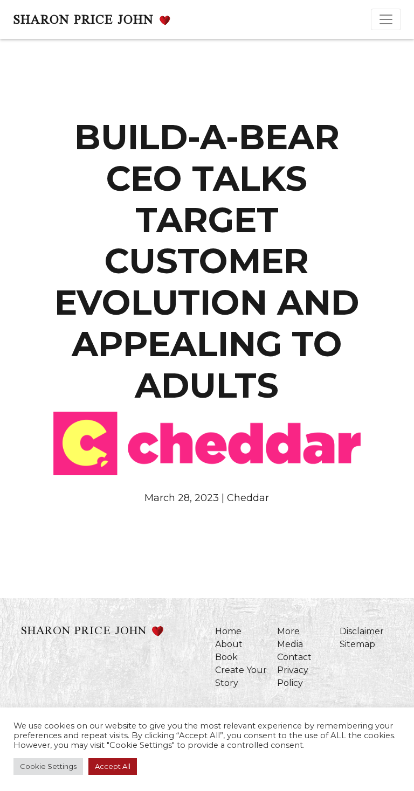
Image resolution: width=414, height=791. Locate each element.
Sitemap (357, 644)
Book (226, 657)
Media (290, 644)
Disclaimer (362, 631)
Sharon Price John (83, 19)
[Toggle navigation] (386, 19)
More (288, 631)
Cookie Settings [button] (48, 766)
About (229, 644)
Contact (294, 657)
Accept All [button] (112, 766)
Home (228, 631)
